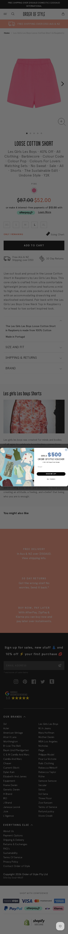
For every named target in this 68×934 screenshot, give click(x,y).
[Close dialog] (66, 450)
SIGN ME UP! (51, 474)
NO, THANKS (51, 479)
